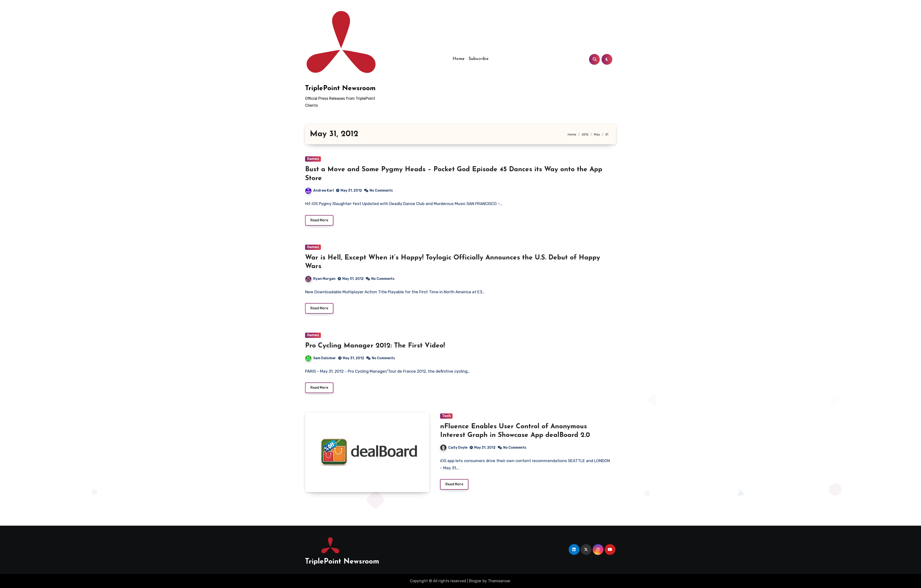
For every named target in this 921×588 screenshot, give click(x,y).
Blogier (475, 581)
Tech (446, 416)
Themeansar (499, 581)
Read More (319, 220)
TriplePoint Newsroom (340, 88)
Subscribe (479, 59)
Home (459, 59)
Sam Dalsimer (324, 358)
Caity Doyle (457, 448)
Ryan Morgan (324, 279)
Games (313, 159)
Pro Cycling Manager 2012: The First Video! (375, 345)
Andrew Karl (323, 190)
